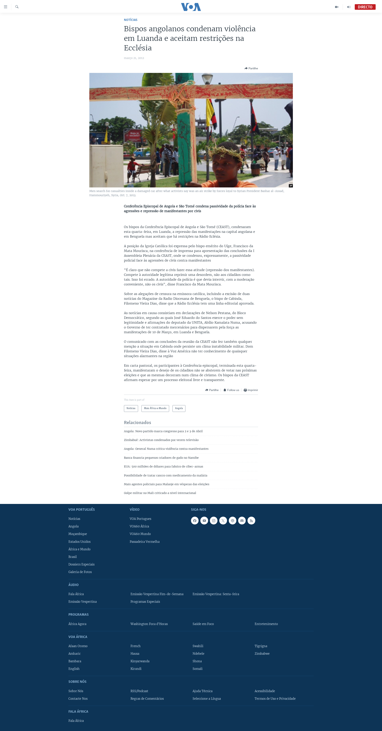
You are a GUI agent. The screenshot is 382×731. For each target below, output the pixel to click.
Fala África (76, 594)
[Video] (337, 7)
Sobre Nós (75, 691)
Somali (198, 669)
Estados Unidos (79, 541)
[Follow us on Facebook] (195, 520)
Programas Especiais (145, 602)
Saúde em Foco (203, 624)
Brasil (72, 557)
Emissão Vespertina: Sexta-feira (216, 594)
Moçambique (77, 534)
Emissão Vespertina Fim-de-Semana (157, 594)
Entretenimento (266, 624)
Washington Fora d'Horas (149, 624)
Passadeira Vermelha (145, 541)
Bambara (74, 661)
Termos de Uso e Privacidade (275, 698)
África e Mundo (79, 549)
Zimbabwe (262, 654)
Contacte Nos (78, 698)
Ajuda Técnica (202, 691)
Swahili (198, 646)
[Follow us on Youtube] (204, 520)
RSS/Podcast (139, 691)
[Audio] (349, 7)
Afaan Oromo (78, 646)
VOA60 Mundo (140, 534)
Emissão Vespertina (82, 602)
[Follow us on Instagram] (213, 520)
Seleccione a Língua (207, 698)
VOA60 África (139, 526)
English (74, 669)
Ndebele (198, 654)
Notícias (130, 20)
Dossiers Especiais (81, 564)
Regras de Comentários (147, 698)
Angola (73, 526)
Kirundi (136, 669)
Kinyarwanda (140, 661)
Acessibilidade (265, 691)
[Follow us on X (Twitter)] (223, 520)
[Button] (251, 68)
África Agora (77, 624)
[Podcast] (232, 520)
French (136, 646)
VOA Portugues (140, 519)
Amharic (74, 654)
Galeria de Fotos (80, 572)
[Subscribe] (242, 520)
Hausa (135, 654)
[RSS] (251, 520)
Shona (197, 661)
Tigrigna (261, 646)
